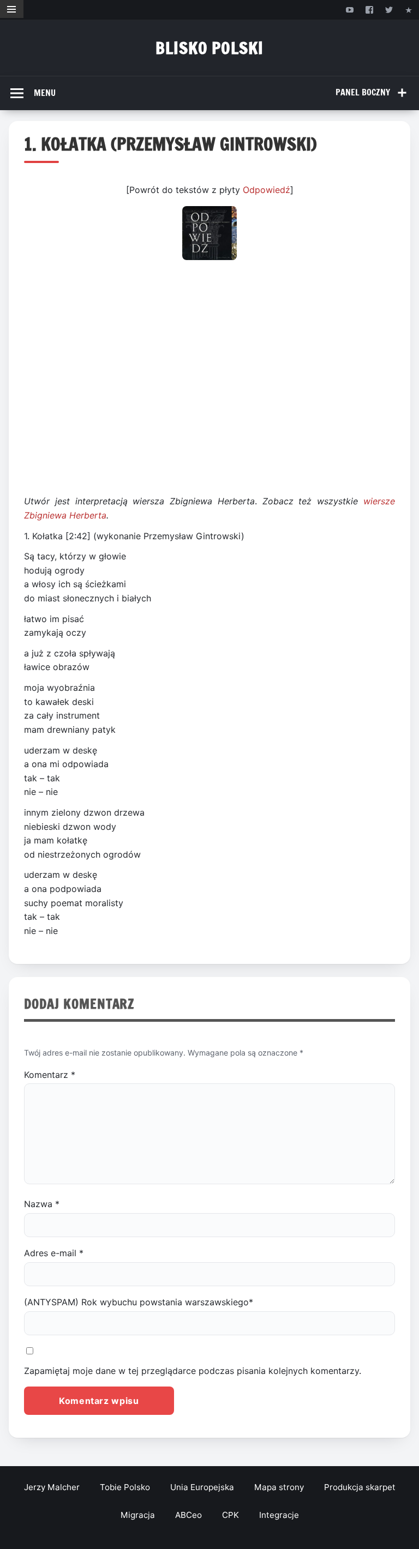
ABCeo (188, 1515)
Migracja (138, 1515)
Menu (45, 93)
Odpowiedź (266, 189)
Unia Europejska (202, 1487)
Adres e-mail (53, 1252)
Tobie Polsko (125, 1487)
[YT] (349, 9)
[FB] (369, 9)
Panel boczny (363, 92)
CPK (230, 1515)
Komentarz (49, 1074)
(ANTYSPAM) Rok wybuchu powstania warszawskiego (138, 1302)
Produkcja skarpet (360, 1487)
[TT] (389, 9)
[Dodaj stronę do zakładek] (408, 9)
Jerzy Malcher (52, 1487)
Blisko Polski (209, 47)
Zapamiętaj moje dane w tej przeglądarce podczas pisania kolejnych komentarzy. (192, 1370)
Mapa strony (279, 1487)
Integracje (279, 1515)
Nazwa (41, 1203)
